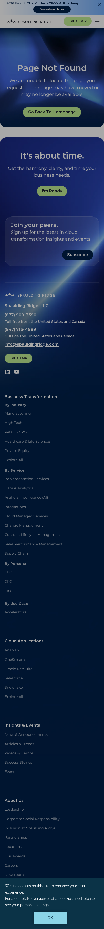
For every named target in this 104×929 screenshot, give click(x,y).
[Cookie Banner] (52, 903)
